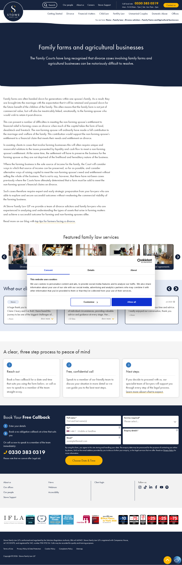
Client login (99, 482)
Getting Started (54, 13)
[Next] (176, 288)
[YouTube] (162, 488)
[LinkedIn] (151, 488)
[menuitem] (55, 14)
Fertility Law (119, 13)
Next (177, 256)
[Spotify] (167, 488)
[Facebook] (156, 488)
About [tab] (134, 270)
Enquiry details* (149, 430)
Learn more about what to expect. (144, 391)
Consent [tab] (48, 270)
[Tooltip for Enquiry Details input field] (177, 430)
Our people (68, 4)
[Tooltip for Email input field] (119, 437)
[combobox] (71, 430)
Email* (92, 437)
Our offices (8, 487)
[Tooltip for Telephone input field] (119, 427)
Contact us (171, 5)
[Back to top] (167, 560)
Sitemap (79, 548)
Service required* (132, 417)
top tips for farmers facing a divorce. (55, 221)
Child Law (104, 13)
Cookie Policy (50, 548)
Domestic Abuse (159, 13)
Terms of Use (8, 548)
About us (80, 4)
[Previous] (169, 288)
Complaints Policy (66, 548)
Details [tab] (91, 270)
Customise (89, 302)
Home (108, 20)
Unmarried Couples (138, 13)
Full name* (72, 417)
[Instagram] (140, 488)
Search (52, 5)
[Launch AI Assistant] (177, 560)
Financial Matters (86, 13)
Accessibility (53, 492)
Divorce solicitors (132, 20)
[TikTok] (146, 488)
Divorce (70, 13)
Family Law (118, 20)
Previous (4, 256)
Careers (91, 4)
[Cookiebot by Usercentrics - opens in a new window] (139, 261)
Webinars (52, 487)
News (51, 482)
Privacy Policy (168, 450)
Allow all (131, 302)
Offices (175, 13)
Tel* (92, 427)
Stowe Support (104, 4)
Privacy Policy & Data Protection (29, 548)
